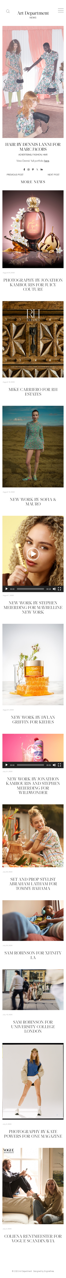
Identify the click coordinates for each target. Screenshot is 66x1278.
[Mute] (54, 588)
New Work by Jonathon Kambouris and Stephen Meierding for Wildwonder (33, 786)
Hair (45, 155)
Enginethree (49, 1271)
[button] (33, 554)
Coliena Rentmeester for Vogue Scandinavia (33, 1238)
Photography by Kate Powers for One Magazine (33, 1134)
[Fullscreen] (59, 588)
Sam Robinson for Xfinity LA (33, 955)
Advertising (25, 155)
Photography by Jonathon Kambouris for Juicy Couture (33, 285)
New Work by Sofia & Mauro (33, 502)
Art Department (25, 1271)
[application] (33, 554)
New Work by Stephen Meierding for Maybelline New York (33, 608)
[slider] (30, 589)
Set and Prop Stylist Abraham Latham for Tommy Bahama (33, 884)
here (46, 161)
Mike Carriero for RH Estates (33, 392)
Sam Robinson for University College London (33, 1027)
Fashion (37, 155)
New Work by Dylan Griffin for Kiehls (33, 720)
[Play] (6, 588)
